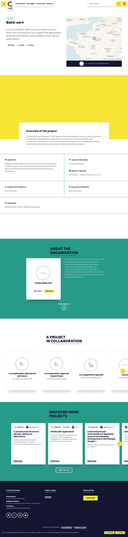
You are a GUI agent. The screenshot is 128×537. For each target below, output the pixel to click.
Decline (110, 532)
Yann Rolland (66, 527)
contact (39, 291)
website (50, 291)
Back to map (64, 470)
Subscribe (90, 498)
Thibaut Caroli (80, 527)
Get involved (40, 4)
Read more (18, 461)
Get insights (30, 4)
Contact (48, 497)
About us (49, 4)
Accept (121, 532)
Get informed (20, 4)
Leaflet (104, 59)
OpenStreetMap (111, 59)
